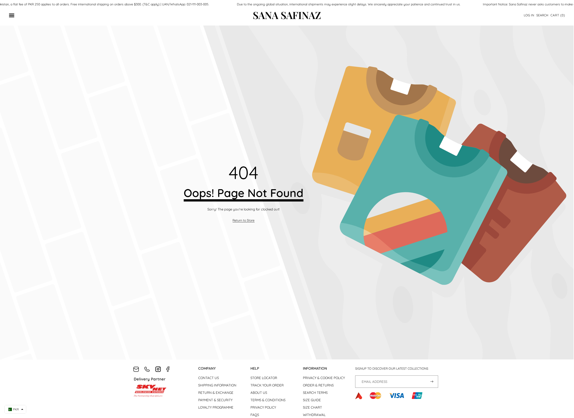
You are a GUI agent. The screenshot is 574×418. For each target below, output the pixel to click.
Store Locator (263, 378)
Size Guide (312, 400)
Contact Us (208, 378)
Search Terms (315, 392)
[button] (557, 15)
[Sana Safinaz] (287, 15)
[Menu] (14, 16)
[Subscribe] (432, 382)
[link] (243, 220)
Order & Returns (318, 385)
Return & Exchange (215, 392)
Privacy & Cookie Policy (324, 378)
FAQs (254, 415)
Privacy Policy (263, 407)
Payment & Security (215, 400)
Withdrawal (314, 415)
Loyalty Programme (215, 407)
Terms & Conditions (267, 400)
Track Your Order (267, 385)
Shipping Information (217, 385)
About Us (258, 392)
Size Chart (312, 407)
